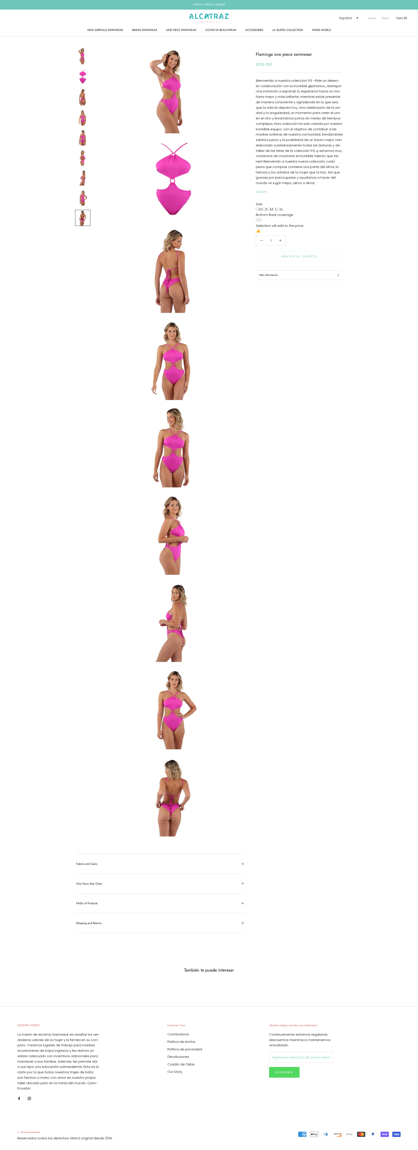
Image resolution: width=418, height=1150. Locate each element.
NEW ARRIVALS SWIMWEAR (105, 30)
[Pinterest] (282, 191)
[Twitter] (276, 191)
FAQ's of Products (87, 903)
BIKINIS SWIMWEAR (144, 30)
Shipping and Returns (88, 923)
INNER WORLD (321, 30)
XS (261, 209)
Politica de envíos (181, 1041)
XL (281, 209)
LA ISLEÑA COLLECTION (287, 30)
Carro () (401, 18)
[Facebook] (271, 191)
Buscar (385, 18)
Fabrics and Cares (86, 864)
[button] (348, 18)
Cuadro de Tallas (181, 1064)
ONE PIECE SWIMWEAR (181, 30)
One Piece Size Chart (89, 884)
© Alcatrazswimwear (28, 1132)
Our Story (174, 1071)
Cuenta (372, 18)
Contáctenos (178, 1034)
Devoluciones (178, 1056)
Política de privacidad (184, 1049)
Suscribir (284, 1072)
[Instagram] (29, 1098)
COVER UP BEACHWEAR (220, 30)
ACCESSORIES (254, 30)
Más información (268, 275)
